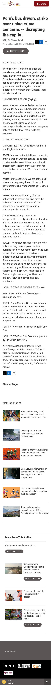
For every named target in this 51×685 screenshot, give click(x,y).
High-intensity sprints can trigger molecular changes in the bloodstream (34, 491)
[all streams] (47, 682)
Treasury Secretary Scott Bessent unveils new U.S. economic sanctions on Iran (33, 414)
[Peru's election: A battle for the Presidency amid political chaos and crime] (13, 614)
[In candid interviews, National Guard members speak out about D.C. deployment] (11, 454)
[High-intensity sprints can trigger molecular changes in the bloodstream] (11, 492)
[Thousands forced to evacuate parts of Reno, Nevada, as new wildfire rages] (11, 511)
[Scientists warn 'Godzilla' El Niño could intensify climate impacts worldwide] (13, 568)
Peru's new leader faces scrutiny (20, 545)
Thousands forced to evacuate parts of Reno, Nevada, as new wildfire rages (34, 510)
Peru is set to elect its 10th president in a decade (34, 594)
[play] (4, 681)
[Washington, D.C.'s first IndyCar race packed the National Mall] (11, 435)
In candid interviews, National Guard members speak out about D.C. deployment (34, 453)
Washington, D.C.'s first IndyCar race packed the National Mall (32, 434)
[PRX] (36, 666)
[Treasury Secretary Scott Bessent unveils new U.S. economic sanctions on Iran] (11, 415)
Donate (42, 4)
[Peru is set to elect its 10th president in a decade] (13, 595)
